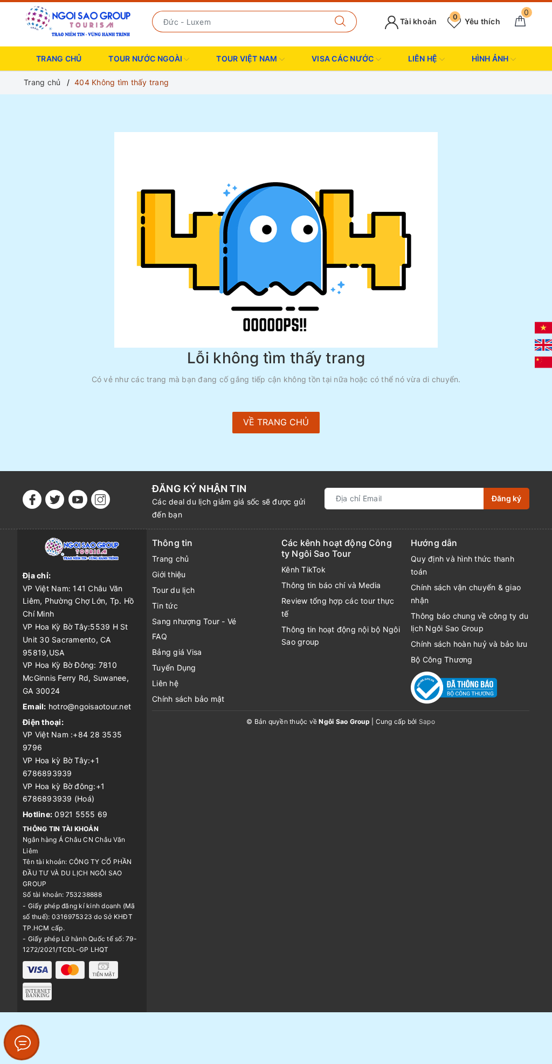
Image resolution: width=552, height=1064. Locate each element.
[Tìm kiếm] (340, 21)
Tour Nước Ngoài (146, 58)
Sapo (427, 721)
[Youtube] (77, 499)
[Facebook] (32, 499)
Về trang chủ (276, 422)
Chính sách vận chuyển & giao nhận (466, 594)
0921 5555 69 (80, 814)
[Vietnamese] (543, 326)
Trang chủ (58, 58)
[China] (543, 361)
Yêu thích (476, 21)
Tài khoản (417, 21)
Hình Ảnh (491, 58)
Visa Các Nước (344, 58)
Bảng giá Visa (177, 652)
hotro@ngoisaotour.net (90, 706)
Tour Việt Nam (247, 58)
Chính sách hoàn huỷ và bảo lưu (469, 643)
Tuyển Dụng (174, 667)
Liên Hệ (423, 58)
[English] (543, 344)
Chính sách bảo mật (188, 698)
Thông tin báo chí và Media (331, 585)
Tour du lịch (173, 590)
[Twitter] (54, 499)
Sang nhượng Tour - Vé (194, 621)
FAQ (159, 636)
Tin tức (165, 605)
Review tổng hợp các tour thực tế (337, 607)
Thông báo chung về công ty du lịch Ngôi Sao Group (469, 622)
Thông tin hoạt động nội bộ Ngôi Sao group (340, 636)
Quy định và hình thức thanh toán (462, 565)
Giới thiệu (169, 574)
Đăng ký (506, 498)
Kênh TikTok (303, 569)
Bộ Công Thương (442, 659)
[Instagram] (100, 499)
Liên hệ (165, 683)
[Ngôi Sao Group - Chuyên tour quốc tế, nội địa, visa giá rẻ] (78, 20)
